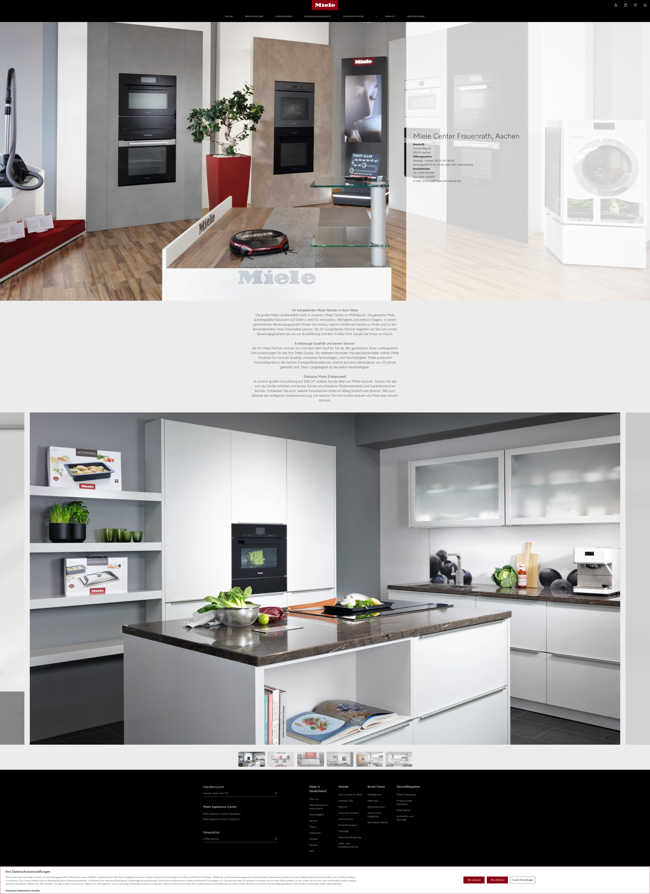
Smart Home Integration (374, 815)
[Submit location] (275, 794)
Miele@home (374, 795)
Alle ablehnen (497, 880)
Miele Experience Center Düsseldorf (221, 814)
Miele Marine (403, 810)
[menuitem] (231, 16)
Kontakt (313, 845)
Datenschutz (24, 890)
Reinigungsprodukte (318, 17)
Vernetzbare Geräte (377, 822)
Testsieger (343, 831)
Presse (312, 827)
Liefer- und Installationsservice (348, 845)
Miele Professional (406, 795)
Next (636, 580)
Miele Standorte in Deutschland (319, 807)
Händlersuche (213, 787)
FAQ (311, 851)
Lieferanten (315, 833)
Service (390, 17)
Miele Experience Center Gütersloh (221, 819)
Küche (229, 17)
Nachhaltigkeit (316, 815)
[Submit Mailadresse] (275, 839)
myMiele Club (345, 801)
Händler (313, 839)
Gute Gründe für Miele (350, 795)
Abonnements (345, 819)
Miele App (372, 801)
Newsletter (211, 832)
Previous (13, 580)
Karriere (313, 821)
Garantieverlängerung (349, 837)
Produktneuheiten (347, 825)
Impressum (11, 890)
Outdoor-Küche (353, 17)
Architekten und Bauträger (405, 818)
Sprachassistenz (376, 807)
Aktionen (343, 807)
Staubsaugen (284, 17)
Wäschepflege (254, 17)
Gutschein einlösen (348, 813)
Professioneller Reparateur (404, 802)
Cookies (35, 890)
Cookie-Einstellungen (522, 880)
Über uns (314, 799)
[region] (325, 880)
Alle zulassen (474, 880)
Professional (416, 17)
